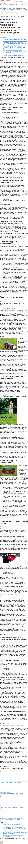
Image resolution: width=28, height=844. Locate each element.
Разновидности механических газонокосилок (14, 39)
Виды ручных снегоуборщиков (10, 54)
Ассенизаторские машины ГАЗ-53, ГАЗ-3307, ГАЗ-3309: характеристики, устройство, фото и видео (14, 781)
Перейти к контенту (5, 0)
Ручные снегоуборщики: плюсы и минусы (13, 55)
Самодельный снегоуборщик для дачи (12, 50)
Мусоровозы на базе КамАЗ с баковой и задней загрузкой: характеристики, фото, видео (12, 819)
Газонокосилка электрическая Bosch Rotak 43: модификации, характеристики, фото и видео (11, 806)
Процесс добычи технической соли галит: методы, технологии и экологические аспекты (14, 828)
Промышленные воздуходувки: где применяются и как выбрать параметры (13, 825)
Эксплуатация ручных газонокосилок (12, 42)
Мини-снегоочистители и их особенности (13, 48)
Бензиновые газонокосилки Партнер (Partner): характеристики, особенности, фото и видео (12, 794)
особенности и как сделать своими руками (14, 47)
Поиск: (2, 13)
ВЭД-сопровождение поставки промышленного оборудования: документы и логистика (15, 830)
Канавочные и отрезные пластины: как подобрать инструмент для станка (13, 835)
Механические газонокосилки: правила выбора (15, 41)
